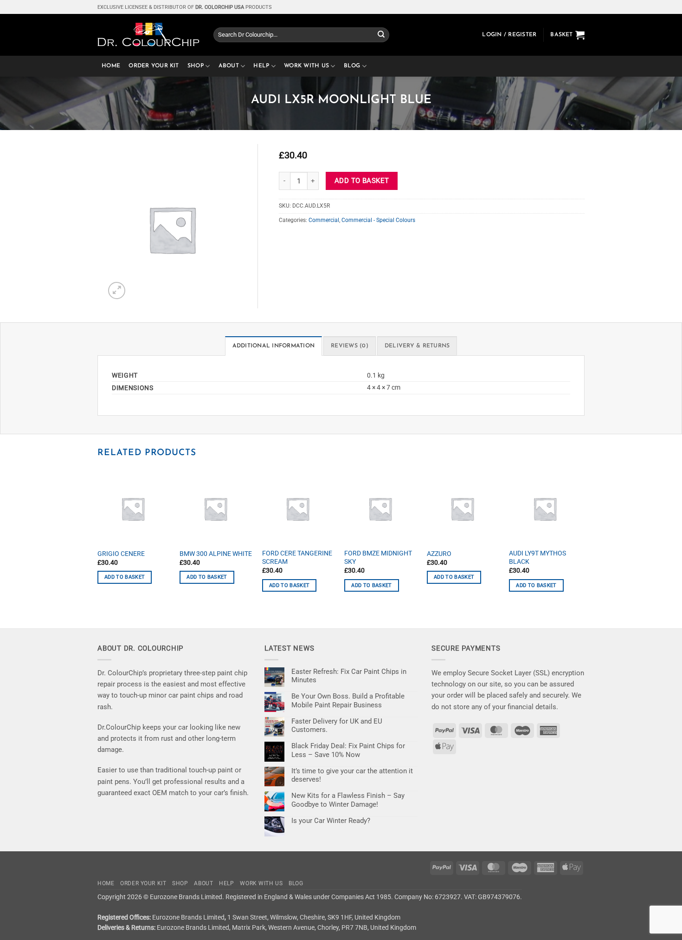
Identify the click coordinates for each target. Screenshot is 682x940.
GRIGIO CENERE (121, 553)
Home (111, 66)
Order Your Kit (154, 66)
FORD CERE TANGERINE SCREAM (297, 557)
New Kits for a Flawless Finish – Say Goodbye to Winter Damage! (348, 799)
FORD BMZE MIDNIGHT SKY (378, 557)
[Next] (582, 539)
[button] (509, 34)
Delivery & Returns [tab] (417, 346)
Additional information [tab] (273, 346)
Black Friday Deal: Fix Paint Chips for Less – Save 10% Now (348, 750)
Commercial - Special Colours (378, 220)
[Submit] (381, 34)
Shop (195, 66)
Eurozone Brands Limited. (187, 897)
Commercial (324, 220)
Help (261, 66)
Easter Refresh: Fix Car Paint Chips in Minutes (348, 675)
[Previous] (98, 539)
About (229, 66)
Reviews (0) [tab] (349, 346)
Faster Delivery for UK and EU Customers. (336, 725)
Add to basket (362, 180)
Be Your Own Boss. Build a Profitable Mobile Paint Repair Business (348, 700)
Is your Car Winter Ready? (330, 820)
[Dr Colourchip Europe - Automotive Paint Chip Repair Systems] (148, 34)
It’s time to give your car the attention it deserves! (352, 775)
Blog (352, 66)
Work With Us (306, 66)
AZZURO (439, 553)
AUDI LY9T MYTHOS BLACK (537, 557)
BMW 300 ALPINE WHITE (216, 553)
